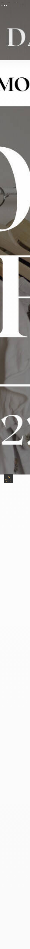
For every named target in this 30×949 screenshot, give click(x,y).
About (8, 3)
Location (15, 3)
